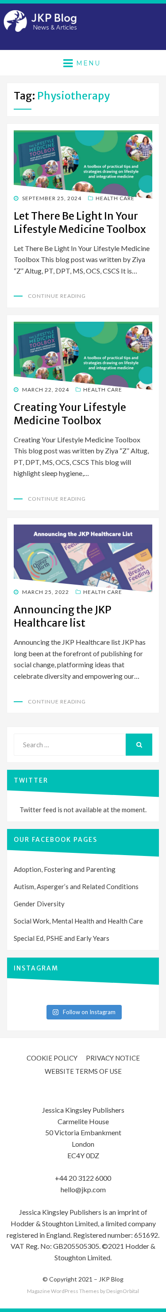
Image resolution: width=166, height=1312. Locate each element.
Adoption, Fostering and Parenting (65, 869)
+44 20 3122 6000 (83, 1178)
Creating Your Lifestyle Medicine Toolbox (70, 414)
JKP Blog (111, 1279)
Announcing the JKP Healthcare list (63, 616)
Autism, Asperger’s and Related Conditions (76, 886)
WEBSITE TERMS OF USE (83, 1071)
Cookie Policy (52, 1058)
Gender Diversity (39, 904)
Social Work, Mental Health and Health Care (78, 921)
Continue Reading (57, 296)
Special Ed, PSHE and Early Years (61, 938)
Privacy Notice (113, 1058)
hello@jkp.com (83, 1189)
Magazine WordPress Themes (63, 1291)
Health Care (115, 198)
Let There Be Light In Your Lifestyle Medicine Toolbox (80, 222)
